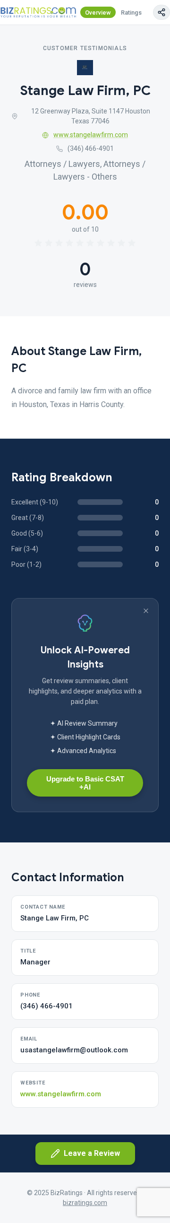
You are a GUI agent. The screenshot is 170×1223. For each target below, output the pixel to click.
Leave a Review (92, 1153)
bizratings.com (85, 1202)
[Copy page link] (161, 12)
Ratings (131, 12)
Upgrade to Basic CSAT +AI (85, 783)
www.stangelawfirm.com (90, 135)
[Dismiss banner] (146, 610)
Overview (98, 12)
